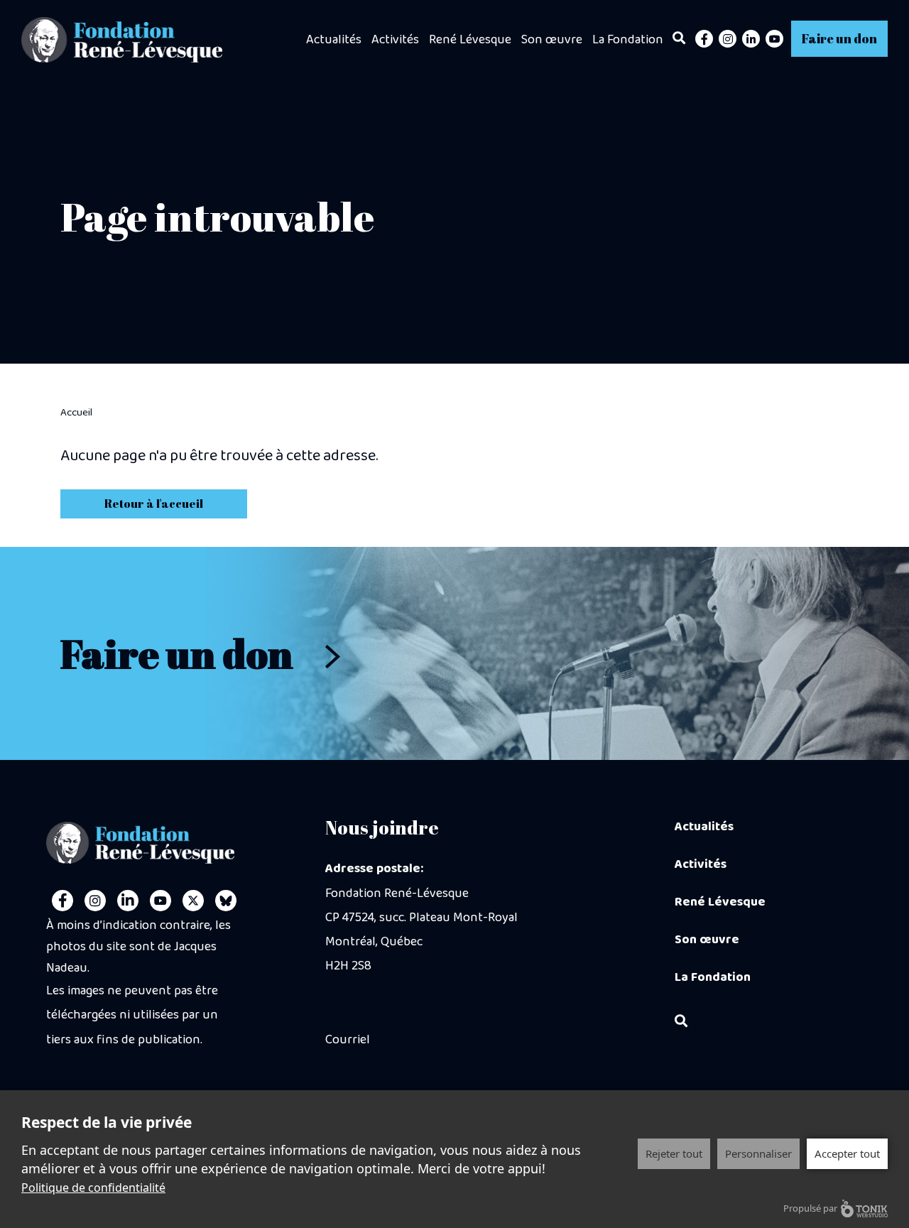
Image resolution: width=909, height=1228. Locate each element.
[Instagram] (727, 39)
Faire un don (839, 38)
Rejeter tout (674, 1153)
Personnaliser (758, 1153)
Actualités (333, 40)
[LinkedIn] (751, 39)
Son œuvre (551, 40)
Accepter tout (847, 1153)
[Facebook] (704, 39)
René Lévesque (470, 40)
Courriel (347, 1040)
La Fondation (627, 40)
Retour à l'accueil (153, 503)
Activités (395, 40)
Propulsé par (810, 1208)
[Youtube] (774, 39)
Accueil (76, 412)
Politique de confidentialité (93, 1187)
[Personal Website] (225, 900)
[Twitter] (193, 900)
